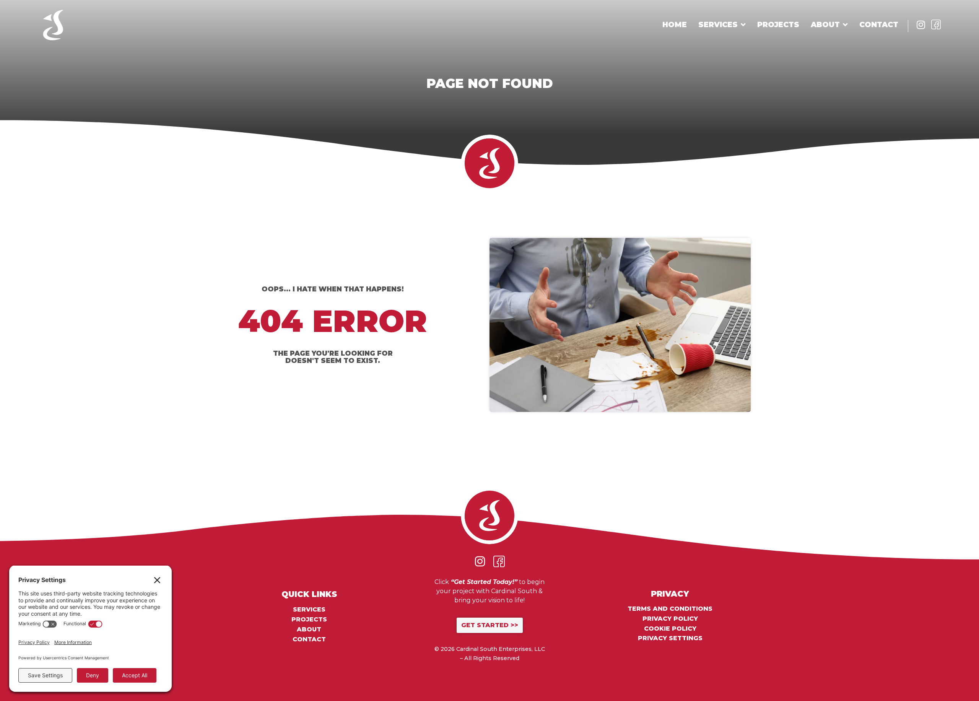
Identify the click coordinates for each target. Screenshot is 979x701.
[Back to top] (948, 670)
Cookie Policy (670, 629)
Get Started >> (489, 625)
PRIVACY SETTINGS (670, 638)
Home (674, 24)
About (825, 24)
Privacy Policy (670, 619)
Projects (778, 24)
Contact (878, 24)
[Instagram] (920, 24)
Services (718, 24)
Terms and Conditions (670, 609)
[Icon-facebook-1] (936, 24)
